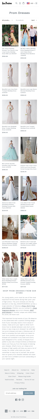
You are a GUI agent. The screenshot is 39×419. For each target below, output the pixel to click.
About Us (15, 370)
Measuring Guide (24, 376)
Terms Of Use (29, 379)
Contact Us (25, 370)
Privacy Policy (20, 383)
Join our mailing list (19, 388)
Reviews (19, 379)
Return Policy (10, 373)
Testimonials (9, 379)
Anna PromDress (21, 417)
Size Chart (12, 376)
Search (6, 370)
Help (33, 370)
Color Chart (30, 373)
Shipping (20, 373)
